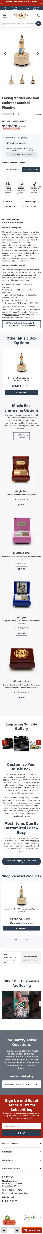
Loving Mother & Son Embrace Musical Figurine (21, 379)
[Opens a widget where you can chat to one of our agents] (9, 1223)
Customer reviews (30, 958)
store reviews (30, 206)
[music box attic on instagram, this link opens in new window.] (6, 1201)
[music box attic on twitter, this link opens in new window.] (16, 1201)
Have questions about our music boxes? (10, 958)
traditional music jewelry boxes (16, 777)
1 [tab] (16, 939)
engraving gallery (32, 808)
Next (39, 79)
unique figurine (8, 258)
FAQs (22, 8)
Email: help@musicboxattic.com (16, 1193)
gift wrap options (32, 169)
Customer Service (14, 8)
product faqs (30, 201)
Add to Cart (34, 1230)
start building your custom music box (21, 861)
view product (21, 392)
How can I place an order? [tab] (18, 1084)
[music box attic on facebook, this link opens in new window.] (3, 1201)
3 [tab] (21, 939)
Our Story (5, 8)
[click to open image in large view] (21, 52)
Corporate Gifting (35, 8)
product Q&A (11, 206)
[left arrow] (5, 53)
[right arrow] (38, 53)
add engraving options (23, 436)
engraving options (13, 169)
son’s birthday (8, 239)
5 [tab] (27, 939)
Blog (27, 8)
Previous (4, 79)
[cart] (38, 15)
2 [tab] (18, 939)
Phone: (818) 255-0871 (12, 1190)
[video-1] (21, 1005)
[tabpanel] (21, 908)
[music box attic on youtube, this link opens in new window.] (10, 1201)
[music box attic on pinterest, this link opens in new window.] (13, 1201)
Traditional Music (17, 143)
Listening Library (12, 314)
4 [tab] (24, 939)
